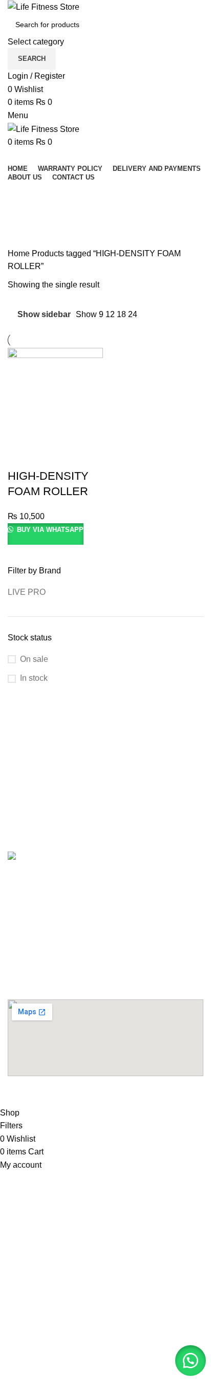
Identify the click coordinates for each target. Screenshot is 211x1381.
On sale (34, 659)
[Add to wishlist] (78, 456)
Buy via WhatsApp (49, 529)
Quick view (22, 456)
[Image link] (65, 857)
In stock (34, 678)
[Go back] (20, 194)
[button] (190, 1360)
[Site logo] (43, 6)
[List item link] (105, 882)
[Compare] (50, 456)
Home (20, 253)
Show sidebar (44, 314)
